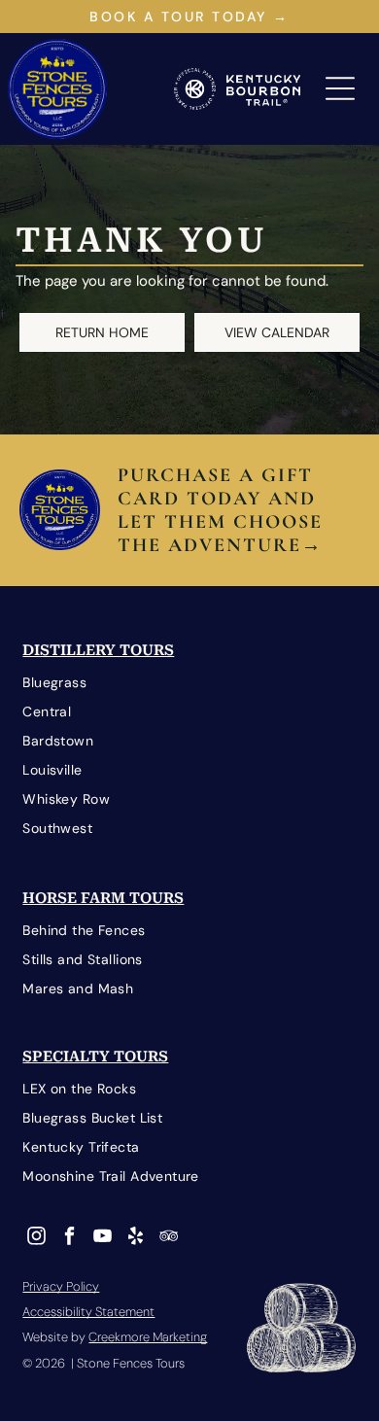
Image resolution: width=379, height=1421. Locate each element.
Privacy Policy (60, 1286)
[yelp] (135, 1238)
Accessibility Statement (88, 1311)
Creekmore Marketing (147, 1337)
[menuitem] (189, 683)
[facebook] (69, 1238)
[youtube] (102, 1238)
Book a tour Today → (189, 16)
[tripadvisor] (169, 1238)
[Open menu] (340, 88)
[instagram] (36, 1238)
